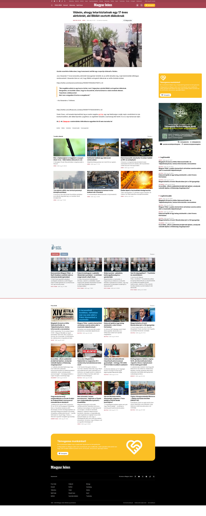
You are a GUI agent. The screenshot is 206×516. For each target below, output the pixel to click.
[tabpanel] (103, 275)
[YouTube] (54, 1)
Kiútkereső (139, 1)
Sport (116, 1)
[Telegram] (60, 1)
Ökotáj (127, 1)
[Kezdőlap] (103, 5)
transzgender (85, 128)
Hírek (83, 20)
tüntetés (68, 128)
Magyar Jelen (77, 20)
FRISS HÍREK (58, 5)
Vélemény (71, 1)
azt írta (100, 114)
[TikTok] (62, 1)
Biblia (63, 128)
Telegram (66, 121)
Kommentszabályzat (128, 502)
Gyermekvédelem (93, 1)
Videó (86, 1)
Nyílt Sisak (80, 5)
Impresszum (54, 476)
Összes (149, 136)
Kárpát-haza (72, 493)
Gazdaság (106, 1)
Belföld (77, 1)
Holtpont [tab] (64, 254)
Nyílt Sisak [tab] (55, 254)
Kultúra (112, 1)
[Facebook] (52, 1)
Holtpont (71, 484)
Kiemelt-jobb (76, 128)
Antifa (58, 128)
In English (133, 1)
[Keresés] (141, 5)
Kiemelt (65, 5)
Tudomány (122, 1)
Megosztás (128, 20)
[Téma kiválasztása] (137, 5)
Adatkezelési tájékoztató (140, 502)
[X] (57, 1)
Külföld (82, 1)
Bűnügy (101, 1)
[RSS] (65, 1)
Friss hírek (53, 484)
